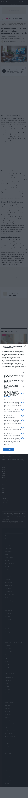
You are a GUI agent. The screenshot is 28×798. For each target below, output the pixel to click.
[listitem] (14, 372)
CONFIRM (8, 449)
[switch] (22, 376)
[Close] (25, 346)
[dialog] (14, 399)
